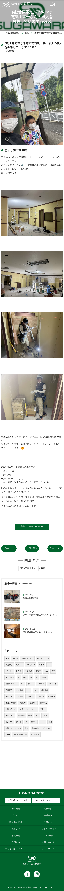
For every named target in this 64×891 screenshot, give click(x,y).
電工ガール (10, 677)
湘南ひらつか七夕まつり (41, 728)
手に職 (15, 658)
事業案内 (51, 696)
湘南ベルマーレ (12, 683)
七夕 (26, 728)
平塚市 (38, 671)
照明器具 (9, 671)
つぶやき (9, 722)
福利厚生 (21, 715)
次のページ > (55, 548)
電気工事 (9, 696)
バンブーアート (43, 658)
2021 (49, 664)
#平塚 (42, 568)
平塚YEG (31, 683)
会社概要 (19, 696)
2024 (28, 690)
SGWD (8, 734)
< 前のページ (9, 548)
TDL (26, 722)
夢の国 (18, 722)
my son (42, 722)
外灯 (25, 677)
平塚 (30, 715)
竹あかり (9, 664)
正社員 (43, 709)
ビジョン (40, 696)
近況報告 (9, 690)
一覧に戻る (32, 548)
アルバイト (52, 683)
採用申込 (43, 702)
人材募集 (19, 690)
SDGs (7, 658)
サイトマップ (48, 848)
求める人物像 (11, 702)
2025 (35, 690)
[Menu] (59, 4)
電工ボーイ (35, 734)
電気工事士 (10, 715)
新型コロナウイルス (13, 728)
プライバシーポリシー (28, 709)
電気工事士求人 (27, 658)
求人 (37, 715)
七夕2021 (19, 664)
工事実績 (40, 683)
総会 (50, 722)
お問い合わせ (11, 709)
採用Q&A (23, 702)
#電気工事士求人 (27, 568)
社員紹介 (33, 702)
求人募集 (44, 690)
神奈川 (18, 671)
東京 (53, 671)
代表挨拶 (30, 696)
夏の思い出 (31, 664)
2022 (46, 671)
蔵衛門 (33, 722)
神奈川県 (28, 671)
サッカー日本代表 (20, 734)
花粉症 (43, 677)
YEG (22, 683)
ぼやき (45, 715)
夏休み (41, 664)
